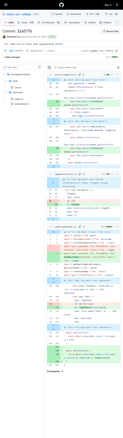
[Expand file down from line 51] (53, 219)
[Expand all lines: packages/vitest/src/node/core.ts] (84, 75)
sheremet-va (13, 36)
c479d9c (94, 51)
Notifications (75, 14)
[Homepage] (61, 4)
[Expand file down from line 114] (53, 325)
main (11, 51)
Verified (52, 36)
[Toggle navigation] (6, 4)
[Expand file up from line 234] (53, 329)
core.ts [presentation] (17, 87)
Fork (94, 14)
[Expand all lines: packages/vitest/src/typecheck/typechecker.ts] (84, 227)
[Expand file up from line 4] (53, 232)
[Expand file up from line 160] (53, 80)
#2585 (59, 44)
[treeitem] (22, 88)
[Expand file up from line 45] (53, 183)
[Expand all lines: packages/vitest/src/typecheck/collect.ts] (84, 174)
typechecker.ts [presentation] (21, 103)
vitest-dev (13, 14)
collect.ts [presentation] (18, 99)
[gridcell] (83, 80)
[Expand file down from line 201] (53, 166)
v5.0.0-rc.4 (36, 50)
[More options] (116, 74)
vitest (27, 14)
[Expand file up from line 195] (53, 123)
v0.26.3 (51, 50)
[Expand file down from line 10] (53, 279)
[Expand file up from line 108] (53, 282)
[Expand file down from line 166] (53, 119)
